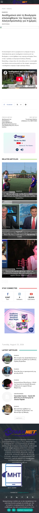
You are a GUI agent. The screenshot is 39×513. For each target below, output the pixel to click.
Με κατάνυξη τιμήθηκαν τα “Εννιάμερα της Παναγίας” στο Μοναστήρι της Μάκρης (23, 410)
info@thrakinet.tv (23, 492)
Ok (9, 510)
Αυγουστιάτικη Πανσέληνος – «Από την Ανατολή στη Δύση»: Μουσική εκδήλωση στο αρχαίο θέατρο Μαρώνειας (19, 273)
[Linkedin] (17, 497)
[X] (33, 497)
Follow (19, 293)
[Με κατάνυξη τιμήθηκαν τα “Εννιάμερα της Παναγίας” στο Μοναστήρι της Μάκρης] (7, 409)
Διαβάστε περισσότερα (25, 510)
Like (8, 293)
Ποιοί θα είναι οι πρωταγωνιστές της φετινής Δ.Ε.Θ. (19, 235)
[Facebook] (6, 497)
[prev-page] (3, 281)
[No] (37, 506)
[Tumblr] (27, 497)
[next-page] (6, 281)
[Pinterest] (22, 497)
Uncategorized (18, 393)
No (14, 510)
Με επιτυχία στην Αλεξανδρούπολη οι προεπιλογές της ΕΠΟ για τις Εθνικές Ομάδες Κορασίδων (19, 196)
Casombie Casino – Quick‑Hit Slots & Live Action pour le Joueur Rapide (24, 397)
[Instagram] (12, 497)
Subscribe (31, 293)
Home (4, 8)
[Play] (17, 149)
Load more (19, 418)
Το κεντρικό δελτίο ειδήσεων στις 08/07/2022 (29, 120)
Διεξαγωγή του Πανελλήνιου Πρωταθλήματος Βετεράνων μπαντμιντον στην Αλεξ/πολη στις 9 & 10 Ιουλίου (10, 123)
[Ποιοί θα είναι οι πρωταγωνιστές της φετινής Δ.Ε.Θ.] (19, 220)
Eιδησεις (9, 8)
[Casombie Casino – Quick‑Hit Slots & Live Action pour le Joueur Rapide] (7, 397)
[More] (26, 105)
